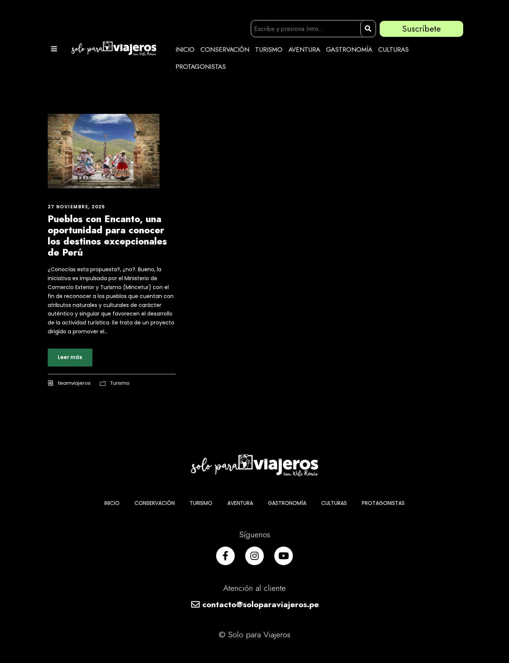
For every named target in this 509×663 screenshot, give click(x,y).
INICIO (185, 49)
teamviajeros (74, 383)
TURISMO (268, 49)
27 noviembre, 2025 (76, 207)
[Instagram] (254, 556)
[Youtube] (283, 556)
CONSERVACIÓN (224, 49)
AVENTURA (304, 49)
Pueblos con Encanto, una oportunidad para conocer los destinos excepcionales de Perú (107, 235)
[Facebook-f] (225, 556)
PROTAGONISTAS (201, 66)
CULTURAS (393, 49)
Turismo (120, 383)
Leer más (70, 357)
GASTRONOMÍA (349, 49)
